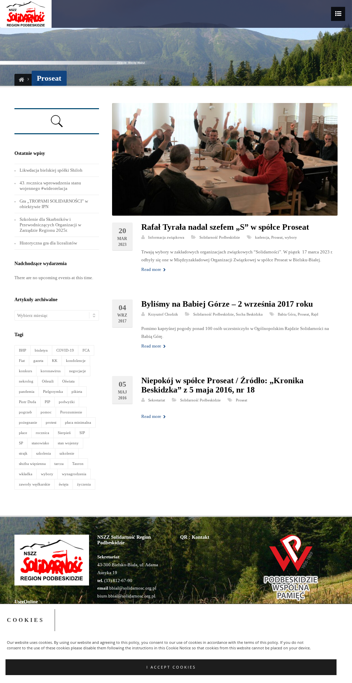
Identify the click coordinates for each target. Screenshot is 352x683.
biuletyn (41, 350)
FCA (86, 350)
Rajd (314, 314)
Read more (151, 269)
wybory (291, 237)
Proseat (277, 237)
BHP (22, 350)
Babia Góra (287, 314)
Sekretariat (156, 400)
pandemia (26, 391)
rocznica (42, 433)
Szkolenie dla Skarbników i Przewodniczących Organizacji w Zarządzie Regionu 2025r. (50, 225)
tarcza (59, 464)
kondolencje (76, 360)
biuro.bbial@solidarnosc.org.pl (126, 596)
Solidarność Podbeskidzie (219, 237)
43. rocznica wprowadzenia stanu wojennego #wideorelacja (50, 185)
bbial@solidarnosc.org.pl (132, 588)
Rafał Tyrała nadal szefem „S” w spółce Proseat (225, 227)
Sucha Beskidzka (249, 314)
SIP (82, 433)
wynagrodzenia (74, 474)
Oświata (68, 381)
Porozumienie (71, 412)
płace (23, 433)
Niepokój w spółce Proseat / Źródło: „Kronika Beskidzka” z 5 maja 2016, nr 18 (222, 385)
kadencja (262, 237)
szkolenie (66, 453)
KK (54, 360)
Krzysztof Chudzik (163, 314)
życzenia (84, 484)
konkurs (25, 371)
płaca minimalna (78, 422)
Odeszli (48, 381)
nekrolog (26, 381)
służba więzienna (32, 464)
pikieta (77, 391)
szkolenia (43, 453)
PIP (47, 402)
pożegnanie (28, 422)
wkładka (25, 474)
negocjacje (77, 371)
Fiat (22, 360)
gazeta (38, 360)
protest (51, 422)
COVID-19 (65, 350)
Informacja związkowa (166, 237)
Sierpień (64, 433)
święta (63, 484)
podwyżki (67, 402)
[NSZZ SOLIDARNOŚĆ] (21, 80)
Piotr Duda (27, 402)
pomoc (46, 412)
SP (21, 443)
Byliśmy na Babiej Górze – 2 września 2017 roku (227, 303)
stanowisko (40, 443)
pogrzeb (25, 412)
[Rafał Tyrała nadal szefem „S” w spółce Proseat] (225, 159)
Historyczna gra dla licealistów (48, 243)
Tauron (78, 464)
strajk (23, 453)
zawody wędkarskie (34, 484)
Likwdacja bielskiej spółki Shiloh (51, 170)
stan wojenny (68, 443)
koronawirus (50, 371)
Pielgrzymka (53, 391)
